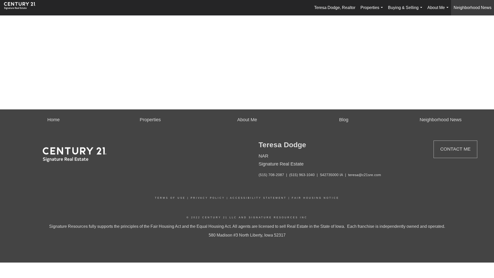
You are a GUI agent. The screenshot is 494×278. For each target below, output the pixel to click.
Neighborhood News (472, 7)
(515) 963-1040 (302, 175)
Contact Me (455, 149)
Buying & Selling (406, 10)
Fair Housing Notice (315, 198)
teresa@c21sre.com (364, 175)
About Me (439, 10)
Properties (372, 10)
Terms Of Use (170, 198)
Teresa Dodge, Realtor (334, 7)
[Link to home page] (22, 7)
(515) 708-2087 (271, 175)
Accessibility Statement (258, 198)
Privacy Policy (208, 198)
